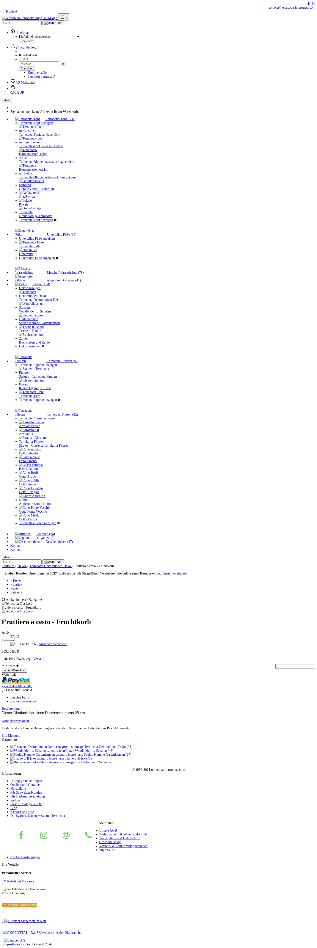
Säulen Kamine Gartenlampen (39, 323)
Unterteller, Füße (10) (61, 234)
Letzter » (16, 592)
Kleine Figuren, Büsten (35, 388)
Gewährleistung (110, 842)
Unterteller (26, 254)
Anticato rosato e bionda (35, 503)
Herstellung (18, 788)
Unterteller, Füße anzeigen (37, 238)
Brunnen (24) (45, 534)
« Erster (15, 580)
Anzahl (10, 666)
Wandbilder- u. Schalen (35, 311)
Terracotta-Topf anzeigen (36, 123)
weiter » (15, 588)
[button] (20, 33)
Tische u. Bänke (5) (78, 758)
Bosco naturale (29, 469)
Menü (6, 100)
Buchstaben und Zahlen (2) (93, 762)
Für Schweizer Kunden (26, 792)
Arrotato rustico (29, 426)
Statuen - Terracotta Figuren (38, 376)
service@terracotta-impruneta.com (292, 7)
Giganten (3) (45, 538)
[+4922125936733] (88, 835)
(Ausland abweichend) (53, 644)
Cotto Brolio (27, 476)
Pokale (23, 204)
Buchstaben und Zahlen (35, 342)
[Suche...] (53, 22)
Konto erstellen (38, 72)
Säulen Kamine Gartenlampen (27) (107, 754)
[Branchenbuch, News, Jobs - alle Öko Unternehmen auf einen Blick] (42, 932)
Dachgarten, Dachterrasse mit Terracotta (37, 816)
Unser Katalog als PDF (26, 804)
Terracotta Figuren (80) (62, 361)
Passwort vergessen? (42, 76)
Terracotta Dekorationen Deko (39, 299)
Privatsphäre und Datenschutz (119, 838)
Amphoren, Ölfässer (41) (63, 280)
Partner (15, 800)
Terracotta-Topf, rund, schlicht (39, 134)
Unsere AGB (108, 830)
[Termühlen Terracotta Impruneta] (30, 18)
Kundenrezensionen (24, 701)
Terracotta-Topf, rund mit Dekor (41, 146)
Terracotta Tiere (29, 396)
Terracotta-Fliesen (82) (62, 414)
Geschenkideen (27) (59, 541)
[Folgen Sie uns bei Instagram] (313, 3)
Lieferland (26, 36)
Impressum (106, 850)
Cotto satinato (28, 453)
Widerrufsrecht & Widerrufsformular (124, 834)
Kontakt (11, 11)
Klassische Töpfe (22, 812)
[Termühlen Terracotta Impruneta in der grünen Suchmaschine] (2, 921)
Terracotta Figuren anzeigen (38, 365)
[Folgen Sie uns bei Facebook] (309, 3)
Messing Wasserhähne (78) (65, 272)
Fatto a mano (28, 461)
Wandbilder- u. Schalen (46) (93, 750)
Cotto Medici (28, 519)
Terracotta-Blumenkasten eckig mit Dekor (47, 177)
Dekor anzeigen (30, 288)
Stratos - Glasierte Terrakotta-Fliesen (44, 445)
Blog (13, 808)
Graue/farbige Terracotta (35, 216)
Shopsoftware (11, 944)
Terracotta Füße (29, 246)
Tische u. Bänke (30, 331)
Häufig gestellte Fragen (26, 781)
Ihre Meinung (11, 735)
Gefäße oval (27, 196)
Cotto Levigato (29, 492)
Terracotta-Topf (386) (60, 119)
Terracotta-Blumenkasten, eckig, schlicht (46, 161)
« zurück (16, 584)
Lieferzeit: (9, 640)
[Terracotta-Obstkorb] (17, 611)
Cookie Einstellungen (25, 857)
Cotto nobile (27, 484)
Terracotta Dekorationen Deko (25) (107, 747)
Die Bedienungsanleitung (27, 796)
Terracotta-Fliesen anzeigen (37, 418)
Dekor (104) (41, 284)
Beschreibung (19, 697)
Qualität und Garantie (25, 784)
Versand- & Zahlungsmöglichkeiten (123, 846)
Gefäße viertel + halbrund (36, 189)
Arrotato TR (27, 434)
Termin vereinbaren (175, 573)
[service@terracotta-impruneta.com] (66, 835)
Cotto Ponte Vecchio (33, 511)
